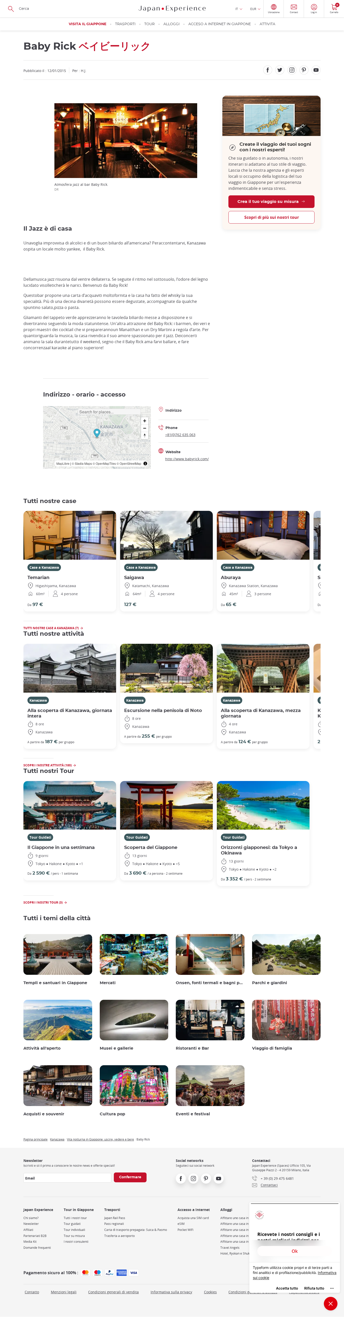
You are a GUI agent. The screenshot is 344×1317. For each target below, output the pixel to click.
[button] (96, 434)
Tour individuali (74, 1230)
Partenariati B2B (35, 1236)
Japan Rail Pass (114, 1218)
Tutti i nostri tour (75, 1218)
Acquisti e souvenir (43, 1114)
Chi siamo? (31, 1218)
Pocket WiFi (185, 1230)
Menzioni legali (64, 1292)
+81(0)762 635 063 (180, 434)
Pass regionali (114, 1224)
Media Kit (30, 1241)
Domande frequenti (37, 1248)
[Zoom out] (144, 428)
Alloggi (171, 24)
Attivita (267, 24)
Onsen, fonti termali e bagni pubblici (210, 983)
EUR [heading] (253, 9)
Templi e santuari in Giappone (55, 983)
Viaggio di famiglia (272, 1048)
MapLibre (63, 463)
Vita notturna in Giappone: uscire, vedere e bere (100, 1139)
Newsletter (31, 1224)
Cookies (210, 1292)
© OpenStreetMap (129, 463)
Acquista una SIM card (193, 1218)
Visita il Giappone (87, 24)
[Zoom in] (144, 420)
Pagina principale (35, 1139)
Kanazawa (38, 700)
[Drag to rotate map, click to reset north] (144, 435)
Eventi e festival (193, 1114)
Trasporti (125, 24)
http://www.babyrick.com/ (187, 458)
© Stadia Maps (82, 463)
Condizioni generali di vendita (113, 1292)
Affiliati (28, 1230)
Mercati (108, 983)
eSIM (181, 1224)
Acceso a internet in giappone (219, 24)
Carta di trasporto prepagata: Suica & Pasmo (135, 1230)
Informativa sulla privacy (171, 1292)
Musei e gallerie (116, 1048)
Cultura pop (112, 1114)
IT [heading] (236, 9)
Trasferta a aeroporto (119, 1236)
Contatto (32, 1292)
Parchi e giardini (269, 983)
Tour (149, 24)
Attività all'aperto (41, 1048)
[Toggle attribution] (145, 463)
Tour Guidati (40, 837)
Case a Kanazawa (44, 567)
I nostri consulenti (76, 1241)
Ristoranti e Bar (192, 1048)
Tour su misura (74, 1236)
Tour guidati (72, 1224)
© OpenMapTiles (104, 463)
